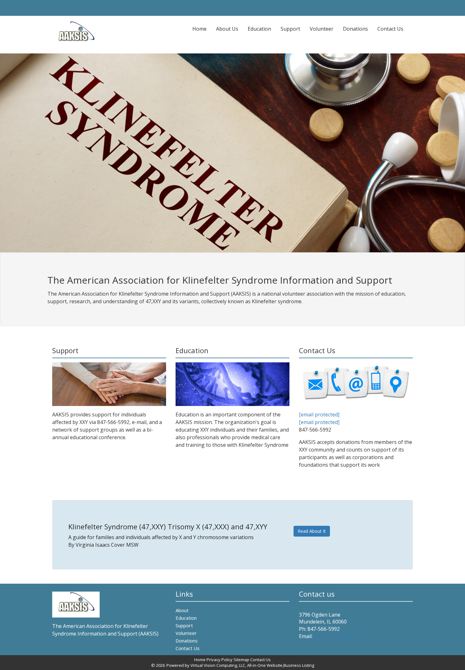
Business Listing (298, 665)
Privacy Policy (219, 659)
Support (290, 28)
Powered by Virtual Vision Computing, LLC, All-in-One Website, (224, 665)
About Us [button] (227, 28)
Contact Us (390, 28)
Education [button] (259, 28)
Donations (355, 28)
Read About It (312, 531)
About (182, 610)
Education (186, 618)
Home (201, 28)
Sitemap (241, 659)
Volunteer (321, 28)
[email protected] (319, 414)
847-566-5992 (323, 628)
